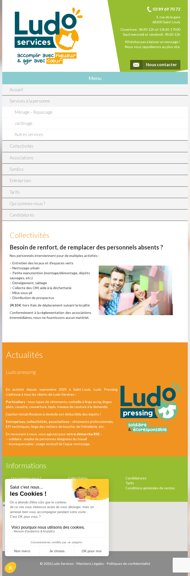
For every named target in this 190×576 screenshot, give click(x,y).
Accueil (16, 89)
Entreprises (20, 180)
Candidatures (22, 215)
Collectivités (21, 146)
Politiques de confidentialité (128, 563)
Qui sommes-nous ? (27, 203)
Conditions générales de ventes (150, 488)
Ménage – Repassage (33, 112)
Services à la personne (30, 101)
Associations (21, 157)
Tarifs (15, 192)
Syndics (17, 169)
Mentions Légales (90, 563)
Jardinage (23, 123)
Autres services (29, 134)
